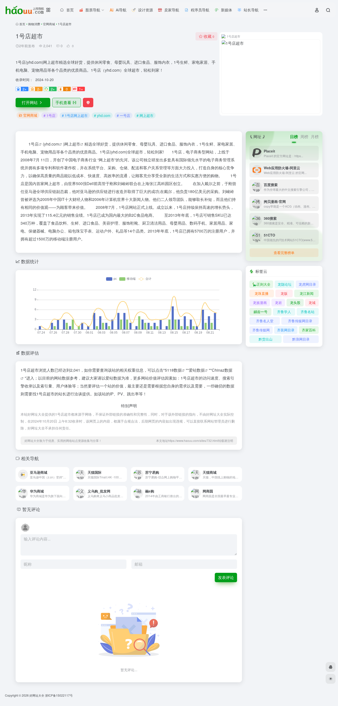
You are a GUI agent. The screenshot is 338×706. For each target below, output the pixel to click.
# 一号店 (123, 115)
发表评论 (226, 577)
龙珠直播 (261, 293)
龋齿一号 (260, 311)
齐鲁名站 (307, 311)
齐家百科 (309, 329)
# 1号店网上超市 (75, 115)
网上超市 (72, 144)
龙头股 (295, 302)
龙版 (284, 293)
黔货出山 (265, 339)
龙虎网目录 (307, 284)
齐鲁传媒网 (261, 329)
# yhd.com (102, 115)
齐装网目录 (285, 329)
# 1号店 (49, 115)
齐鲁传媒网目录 (300, 320)
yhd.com (51, 144)
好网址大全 (36, 695)
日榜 (294, 136)
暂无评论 (31, 509)
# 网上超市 (145, 115)
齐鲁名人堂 (264, 320)
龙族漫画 (260, 302)
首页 (22, 24)
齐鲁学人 (284, 311)
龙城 (312, 302)
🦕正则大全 (261, 284)
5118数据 (173, 370)
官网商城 (49, 24)
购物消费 (34, 24)
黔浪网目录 (301, 339)
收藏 (209, 36)
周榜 (304, 136)
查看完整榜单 (284, 252)
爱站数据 (197, 370)
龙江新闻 (307, 293)
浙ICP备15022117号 (59, 695)
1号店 (33, 144)
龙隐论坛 (284, 284)
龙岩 (278, 302)
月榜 (315, 136)
